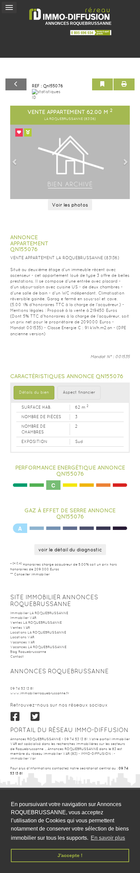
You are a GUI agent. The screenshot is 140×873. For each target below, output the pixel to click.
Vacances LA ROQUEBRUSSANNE (38, 647)
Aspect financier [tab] (79, 392)
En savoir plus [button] (108, 838)
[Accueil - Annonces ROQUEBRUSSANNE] (70, 14)
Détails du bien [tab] (34, 392)
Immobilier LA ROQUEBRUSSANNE (39, 613)
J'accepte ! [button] (70, 855)
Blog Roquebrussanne (28, 652)
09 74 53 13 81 (21, 688)
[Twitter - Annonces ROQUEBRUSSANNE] (35, 716)
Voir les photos (70, 205)
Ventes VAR (20, 627)
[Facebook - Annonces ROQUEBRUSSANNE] (15, 716)
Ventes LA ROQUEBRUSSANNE (36, 622)
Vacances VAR (22, 642)
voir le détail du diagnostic (70, 549)
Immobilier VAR (23, 618)
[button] (14, 162)
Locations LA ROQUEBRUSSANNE (38, 632)
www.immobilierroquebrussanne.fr (39, 693)
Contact (17, 656)
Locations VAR (22, 637)
